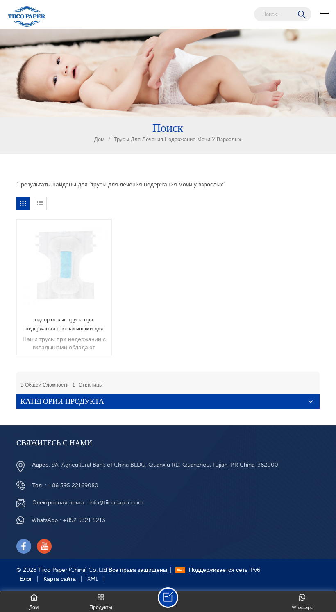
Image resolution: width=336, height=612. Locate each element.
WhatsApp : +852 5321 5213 (68, 520)
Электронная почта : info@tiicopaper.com (87, 502)
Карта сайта (59, 578)
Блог (26, 578)
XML (92, 578)
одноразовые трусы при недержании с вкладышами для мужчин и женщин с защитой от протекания (64, 324)
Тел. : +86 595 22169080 (65, 485)
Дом (99, 139)
